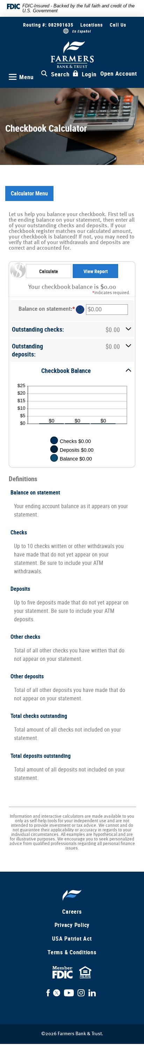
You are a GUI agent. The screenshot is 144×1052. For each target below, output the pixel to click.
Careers (71, 911)
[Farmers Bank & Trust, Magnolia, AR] (72, 54)
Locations (91, 24)
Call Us (118, 24)
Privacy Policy (72, 925)
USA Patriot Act (72, 938)
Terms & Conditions (72, 952)
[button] (72, 329)
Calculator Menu (29, 193)
